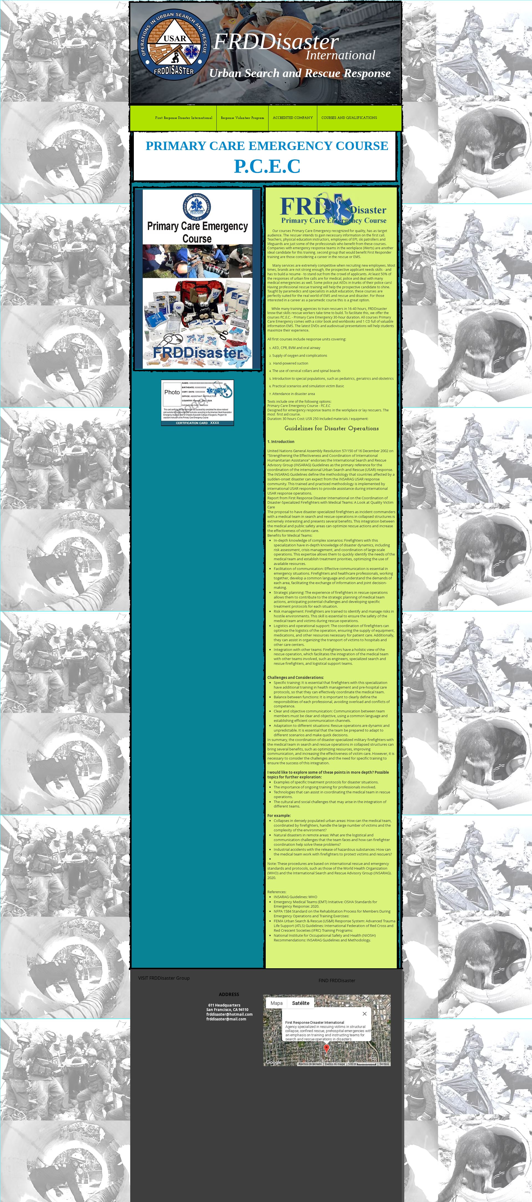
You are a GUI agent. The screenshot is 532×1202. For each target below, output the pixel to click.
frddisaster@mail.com (226, 1019)
